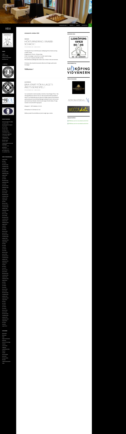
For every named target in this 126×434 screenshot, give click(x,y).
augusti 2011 (4, 326)
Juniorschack (4, 345)
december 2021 (5, 194)
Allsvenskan (27, 82)
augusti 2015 (4, 299)
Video (3, 363)
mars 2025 (4, 170)
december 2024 (5, 171)
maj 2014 (4, 324)
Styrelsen (4, 359)
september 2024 (5, 173)
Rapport (3, 350)
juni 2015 (4, 303)
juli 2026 (4, 161)
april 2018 (4, 248)
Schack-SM (4, 356)
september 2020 (5, 210)
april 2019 (4, 227)
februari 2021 (5, 203)
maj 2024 (4, 177)
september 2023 (5, 182)
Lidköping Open (5, 137)
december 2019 (5, 217)
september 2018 (5, 240)
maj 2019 (4, 226)
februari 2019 (5, 231)
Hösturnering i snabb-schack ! (38, 43)
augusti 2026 (4, 159)
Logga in (3, 54)
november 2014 (5, 315)
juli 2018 (4, 243)
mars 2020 (4, 212)
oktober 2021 (4, 198)
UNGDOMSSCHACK (63, 25)
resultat (3, 352)
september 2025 (5, 168)
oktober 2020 (4, 208)
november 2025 (5, 166)
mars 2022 (4, 189)
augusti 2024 (4, 175)
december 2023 (5, 180)
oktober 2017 (4, 259)
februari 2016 (5, 289)
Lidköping (4, 347)
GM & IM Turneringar (6, 342)
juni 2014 (4, 322)
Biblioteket (4, 335)
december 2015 (5, 292)
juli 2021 (4, 201)
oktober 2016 (4, 276)
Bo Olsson (38, 46)
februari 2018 (5, 252)
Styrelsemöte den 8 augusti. (7, 124)
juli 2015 (4, 301)
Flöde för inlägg (5, 55)
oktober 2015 (4, 296)
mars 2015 (4, 308)
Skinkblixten (4, 147)
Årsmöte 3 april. (5, 140)
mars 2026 (4, 163)
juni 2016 (4, 283)
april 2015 (4, 306)
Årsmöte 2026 (5, 127)
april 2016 (4, 285)
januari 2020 (4, 215)
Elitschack (4, 340)
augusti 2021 (4, 199)
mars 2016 (4, 287)
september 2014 (5, 318)
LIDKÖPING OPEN (6, 349)
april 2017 (4, 266)
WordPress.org (5, 59)
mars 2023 (4, 184)
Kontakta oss (84, 25)
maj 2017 (4, 264)
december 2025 (5, 164)
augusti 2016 (4, 280)
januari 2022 (4, 192)
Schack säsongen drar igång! (7, 121)
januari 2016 (4, 290)
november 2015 (5, 294)
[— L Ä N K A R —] (8, 72)
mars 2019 (4, 229)
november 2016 (5, 275)
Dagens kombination (6, 338)
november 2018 (5, 236)
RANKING (78, 25)
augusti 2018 (4, 241)
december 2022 (5, 185)
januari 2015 (4, 311)
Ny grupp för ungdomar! (7, 134)
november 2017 (5, 257)
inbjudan (26, 39)
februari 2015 (5, 310)
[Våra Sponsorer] (78, 87)
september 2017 (5, 261)
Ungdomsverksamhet (6, 361)
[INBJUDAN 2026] (78, 47)
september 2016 (5, 278)
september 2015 (5, 297)
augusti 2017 (4, 262)
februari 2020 (5, 213)
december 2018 (5, 234)
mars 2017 (4, 268)
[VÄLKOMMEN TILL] (78, 70)
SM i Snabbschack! (5, 150)
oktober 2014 (4, 317)
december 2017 (5, 255)
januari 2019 (4, 233)
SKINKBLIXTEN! (5, 131)
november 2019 (5, 219)
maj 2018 (4, 247)
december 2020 (5, 205)
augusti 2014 (4, 320)
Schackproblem (5, 357)
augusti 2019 (4, 224)
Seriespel (71, 25)
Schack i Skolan (5, 354)
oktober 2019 (4, 220)
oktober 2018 (4, 238)
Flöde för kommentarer (6, 57)
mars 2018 (4, 250)
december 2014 (5, 313)
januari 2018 (4, 254)
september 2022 (5, 187)
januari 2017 (4, 271)
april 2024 (4, 178)
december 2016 (5, 273)
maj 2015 (4, 304)
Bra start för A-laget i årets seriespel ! (38, 86)
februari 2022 (5, 191)
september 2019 (5, 222)
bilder (3, 336)
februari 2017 (5, 269)
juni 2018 (4, 245)
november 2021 (5, 196)
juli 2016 (4, 282)
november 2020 (5, 206)
